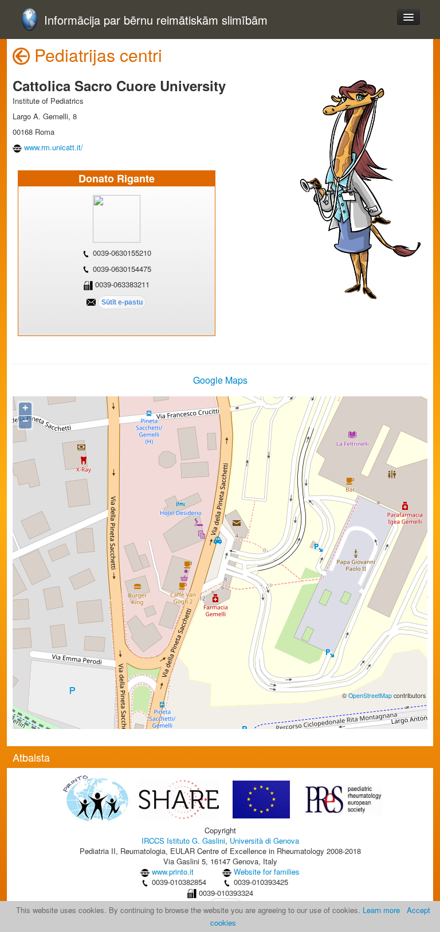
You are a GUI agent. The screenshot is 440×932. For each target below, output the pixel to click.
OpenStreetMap (370, 695)
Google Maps (220, 380)
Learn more (381, 909)
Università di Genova (264, 840)
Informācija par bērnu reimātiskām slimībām (156, 20)
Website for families (267, 871)
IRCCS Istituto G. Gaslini (183, 840)
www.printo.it (173, 871)
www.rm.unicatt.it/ (53, 147)
